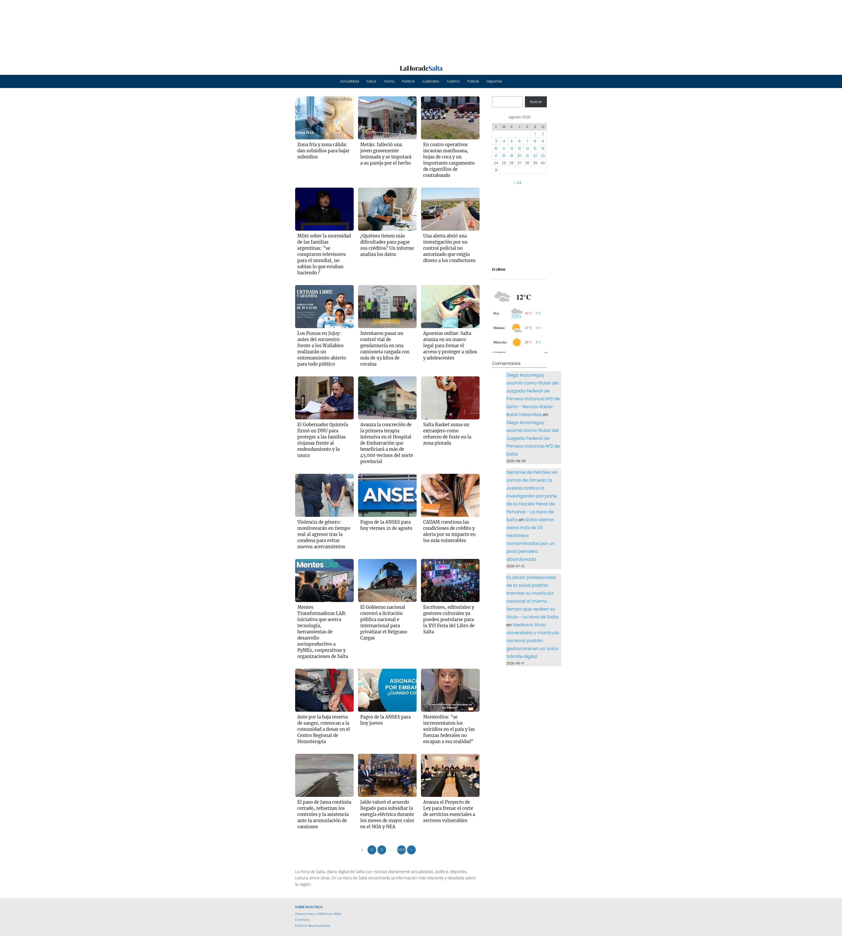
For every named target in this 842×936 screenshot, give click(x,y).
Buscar (536, 101)
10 (496, 148)
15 (535, 148)
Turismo (453, 81)
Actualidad (349, 81)
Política (408, 81)
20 (519, 155)
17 (496, 155)
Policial (473, 81)
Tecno (389, 81)
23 (543, 155)
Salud (371, 81)
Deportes (494, 81)
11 (504, 148)
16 (542, 148)
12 (511, 148)
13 (519, 148)
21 (527, 155)
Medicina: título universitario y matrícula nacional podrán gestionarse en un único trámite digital (532, 640)
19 (511, 155)
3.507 (401, 850)
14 (527, 148)
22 (535, 155)
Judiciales (430, 81)
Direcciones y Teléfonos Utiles (318, 914)
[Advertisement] (131, 30)
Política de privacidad (312, 925)
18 (503, 155)
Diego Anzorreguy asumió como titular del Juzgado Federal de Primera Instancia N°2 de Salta (533, 438)
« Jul (517, 182)
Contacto (302, 920)
